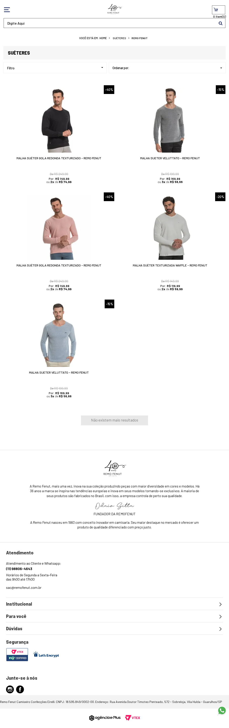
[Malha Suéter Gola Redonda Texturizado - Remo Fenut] (59, 120)
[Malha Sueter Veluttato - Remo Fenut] (170, 120)
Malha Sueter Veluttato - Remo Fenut (170, 158)
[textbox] (114, 23)
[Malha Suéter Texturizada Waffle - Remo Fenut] (170, 227)
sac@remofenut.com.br (23, 587)
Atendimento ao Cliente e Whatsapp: (33, 566)
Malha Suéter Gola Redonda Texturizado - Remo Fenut (59, 158)
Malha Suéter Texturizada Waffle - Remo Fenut (170, 265)
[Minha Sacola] (218, 9)
